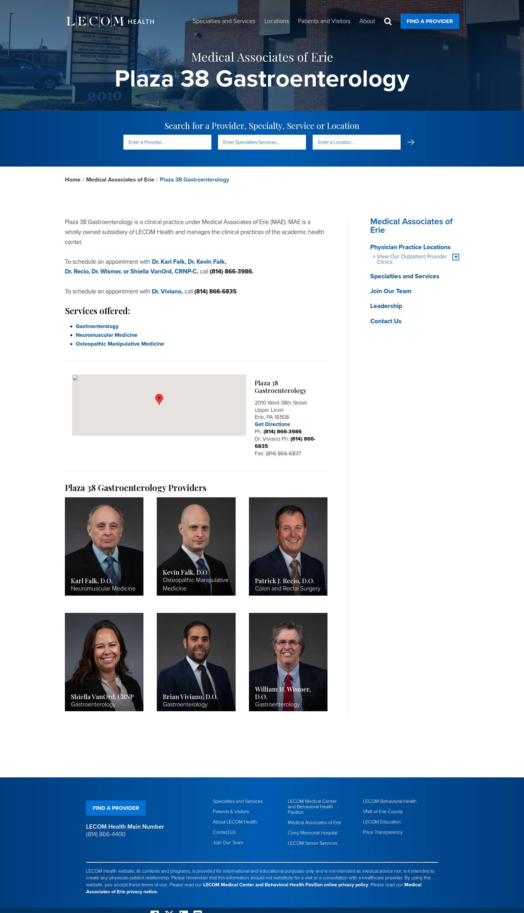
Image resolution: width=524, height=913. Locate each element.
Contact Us (385, 321)
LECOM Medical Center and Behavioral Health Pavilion (312, 806)
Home (73, 179)
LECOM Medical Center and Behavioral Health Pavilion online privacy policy (285, 885)
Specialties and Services (404, 276)
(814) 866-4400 (106, 834)
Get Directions (272, 424)
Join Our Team (390, 291)
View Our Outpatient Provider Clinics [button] (412, 259)
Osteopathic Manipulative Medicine (120, 343)
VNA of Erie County (383, 812)
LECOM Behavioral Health (390, 801)
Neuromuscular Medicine (106, 335)
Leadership (386, 306)
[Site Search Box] (387, 21)
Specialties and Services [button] (224, 21)
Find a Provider (430, 21)
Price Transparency (383, 832)
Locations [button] (276, 21)
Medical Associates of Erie (120, 179)
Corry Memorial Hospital (312, 833)
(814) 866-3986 (283, 431)
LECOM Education (382, 822)
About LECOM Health (235, 822)
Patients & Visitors (231, 812)
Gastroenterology (97, 326)
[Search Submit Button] (411, 142)
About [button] (367, 21)
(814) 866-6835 (215, 291)
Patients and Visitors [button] (324, 21)
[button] (455, 257)
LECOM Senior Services (312, 843)
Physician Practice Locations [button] (410, 247)
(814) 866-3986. (232, 271)
